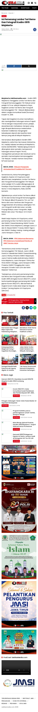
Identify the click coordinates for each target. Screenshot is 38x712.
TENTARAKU (16, 395)
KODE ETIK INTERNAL (19, 701)
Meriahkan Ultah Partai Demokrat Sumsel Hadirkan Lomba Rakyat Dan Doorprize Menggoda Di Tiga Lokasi (28, 330)
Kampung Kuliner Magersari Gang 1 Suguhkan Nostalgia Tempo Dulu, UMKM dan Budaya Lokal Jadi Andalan (10, 349)
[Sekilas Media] (13, 3)
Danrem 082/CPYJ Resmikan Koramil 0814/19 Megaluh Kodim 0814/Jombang (17, 380)
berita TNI (12, 295)
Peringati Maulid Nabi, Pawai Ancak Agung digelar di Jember (9, 368)
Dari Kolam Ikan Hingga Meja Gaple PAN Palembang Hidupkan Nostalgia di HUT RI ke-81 (10, 330)
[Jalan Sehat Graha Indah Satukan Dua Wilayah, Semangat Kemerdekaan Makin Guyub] (28, 340)
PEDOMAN (13, 703)
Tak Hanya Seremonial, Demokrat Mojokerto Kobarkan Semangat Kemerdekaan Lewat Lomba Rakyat (28, 368)
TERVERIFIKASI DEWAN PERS (11, 698)
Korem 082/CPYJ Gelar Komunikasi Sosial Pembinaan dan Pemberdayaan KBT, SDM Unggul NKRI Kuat (23, 392)
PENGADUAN (6, 701)
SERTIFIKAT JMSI (28, 698)
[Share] (14, 66)
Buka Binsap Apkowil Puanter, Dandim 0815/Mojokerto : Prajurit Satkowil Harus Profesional (24, 424)
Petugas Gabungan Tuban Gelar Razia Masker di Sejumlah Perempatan (19, 402)
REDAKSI (4, 703)
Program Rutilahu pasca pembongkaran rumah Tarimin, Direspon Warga (24, 413)
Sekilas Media (5, 29)
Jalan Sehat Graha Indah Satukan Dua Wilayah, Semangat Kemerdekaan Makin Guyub (27, 349)
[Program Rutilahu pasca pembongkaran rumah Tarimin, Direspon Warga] (6, 414)
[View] (29, 66)
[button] (28, 3)
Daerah (4, 16)
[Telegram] (31, 307)
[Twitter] (27, 307)
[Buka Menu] (32, 3)
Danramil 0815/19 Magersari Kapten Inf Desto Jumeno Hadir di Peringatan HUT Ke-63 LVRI (24, 436)
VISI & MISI (22, 703)
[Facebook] (23, 307)
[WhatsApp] (34, 307)
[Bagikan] (34, 29)
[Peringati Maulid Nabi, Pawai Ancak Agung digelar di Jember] (10, 359)
